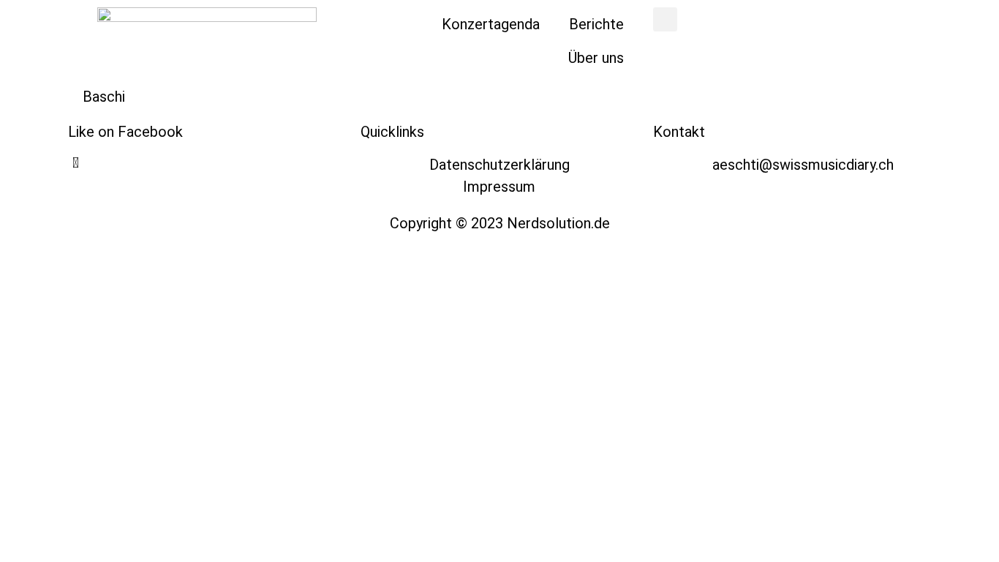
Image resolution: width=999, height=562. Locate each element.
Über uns (596, 58)
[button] (665, 19)
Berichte (596, 24)
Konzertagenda (491, 24)
